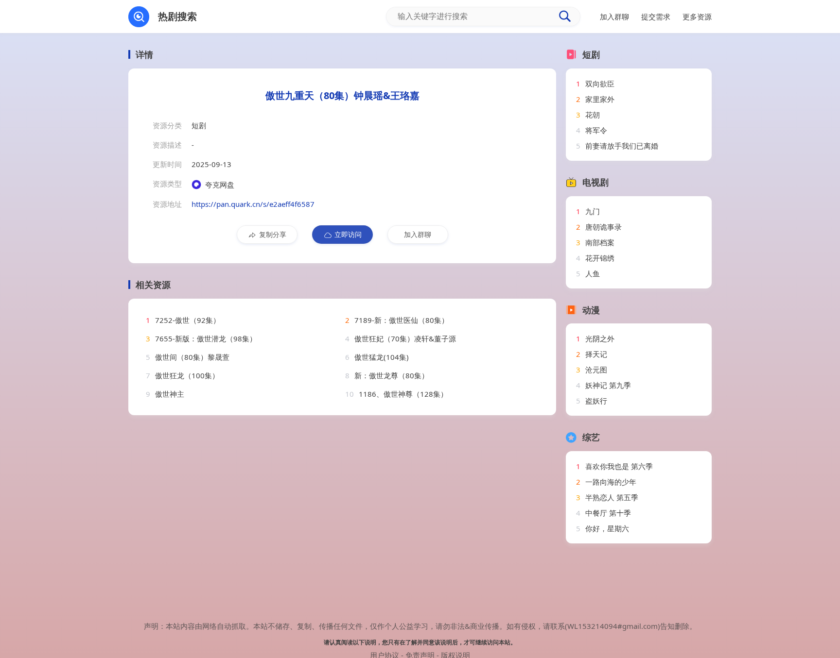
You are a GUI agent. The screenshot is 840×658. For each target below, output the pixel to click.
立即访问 (348, 234)
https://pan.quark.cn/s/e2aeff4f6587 (253, 204)
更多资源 (697, 16)
